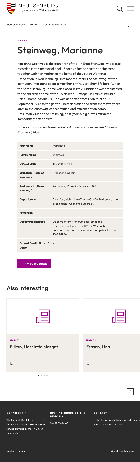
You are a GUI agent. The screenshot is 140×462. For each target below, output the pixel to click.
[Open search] (119, 8)
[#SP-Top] (130, 391)
